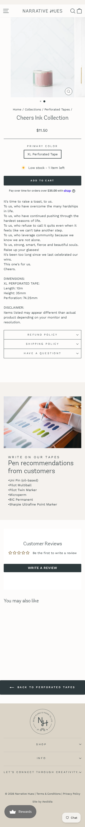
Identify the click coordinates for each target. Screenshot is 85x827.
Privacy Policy (71, 793)
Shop (41, 744)
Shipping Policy (42, 343)
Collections (33, 109)
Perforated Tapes (57, 109)
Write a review (42, 568)
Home (17, 109)
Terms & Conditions (48, 793)
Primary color (42, 146)
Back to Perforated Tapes (45, 687)
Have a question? (42, 353)
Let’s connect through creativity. (41, 772)
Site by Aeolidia (42, 801)
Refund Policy (42, 334)
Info (41, 758)
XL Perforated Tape (42, 154)
